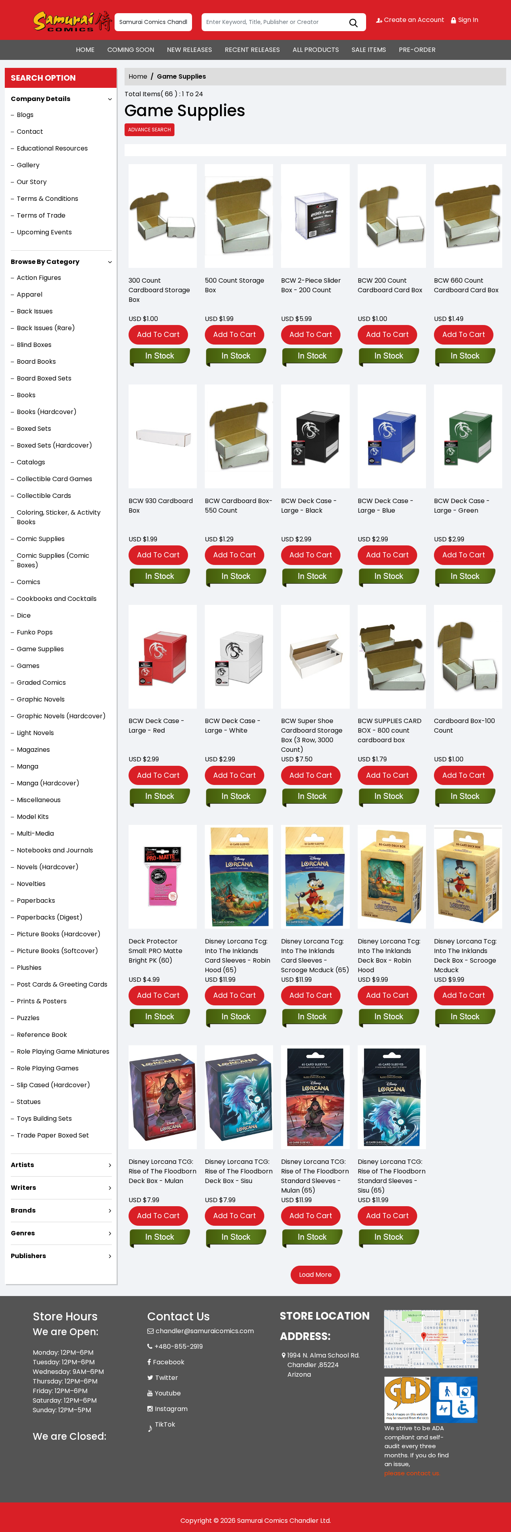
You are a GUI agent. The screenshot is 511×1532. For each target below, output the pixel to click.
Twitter (166, 1377)
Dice (24, 615)
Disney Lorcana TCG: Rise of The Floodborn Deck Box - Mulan (162, 1171)
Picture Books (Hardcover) (59, 934)
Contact (30, 131)
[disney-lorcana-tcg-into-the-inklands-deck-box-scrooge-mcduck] (468, 879)
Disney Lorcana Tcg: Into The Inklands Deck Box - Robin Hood (389, 956)
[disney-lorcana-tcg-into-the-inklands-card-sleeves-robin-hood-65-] (239, 879)
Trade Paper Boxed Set (53, 1135)
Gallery (28, 165)
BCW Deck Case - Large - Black (309, 505)
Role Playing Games (48, 1068)
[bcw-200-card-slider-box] (315, 218)
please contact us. (412, 1473)
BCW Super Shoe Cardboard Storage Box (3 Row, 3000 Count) (312, 735)
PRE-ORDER (417, 49)
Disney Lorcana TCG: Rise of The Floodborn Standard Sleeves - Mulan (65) (315, 1176)
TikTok (165, 1424)
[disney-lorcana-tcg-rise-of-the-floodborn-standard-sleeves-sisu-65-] (392, 1099)
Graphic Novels (41, 699)
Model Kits (33, 816)
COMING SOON (130, 49)
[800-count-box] (392, 659)
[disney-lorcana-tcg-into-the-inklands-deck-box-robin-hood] (392, 879)
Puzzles (28, 1018)
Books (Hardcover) (47, 411)
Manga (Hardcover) (48, 783)
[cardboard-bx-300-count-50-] (163, 218)
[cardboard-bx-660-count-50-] (468, 218)
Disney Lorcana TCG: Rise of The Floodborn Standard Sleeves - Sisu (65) (392, 1176)
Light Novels (35, 732)
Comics (28, 582)
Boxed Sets (34, 428)
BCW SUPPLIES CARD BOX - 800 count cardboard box (390, 730)
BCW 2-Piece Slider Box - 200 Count (311, 285)
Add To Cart (158, 334)
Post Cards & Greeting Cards (62, 984)
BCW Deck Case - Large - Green (462, 505)
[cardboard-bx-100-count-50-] (468, 659)
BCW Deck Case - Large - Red (156, 725)
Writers (23, 1187)
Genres (23, 1233)
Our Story (32, 181)
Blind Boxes (34, 344)
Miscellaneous (39, 800)
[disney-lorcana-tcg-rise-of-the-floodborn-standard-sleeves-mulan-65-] (315, 1099)
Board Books (36, 361)
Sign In (467, 19)
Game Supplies (40, 649)
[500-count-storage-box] (239, 218)
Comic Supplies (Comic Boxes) (53, 560)
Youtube (168, 1393)
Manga (27, 766)
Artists (22, 1164)
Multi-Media (35, 833)
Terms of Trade (41, 215)
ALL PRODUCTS (316, 49)
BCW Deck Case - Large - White (233, 725)
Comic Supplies (41, 538)
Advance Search (149, 129)
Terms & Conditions (47, 198)
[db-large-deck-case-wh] (239, 659)
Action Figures (39, 277)
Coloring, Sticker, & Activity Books (59, 517)
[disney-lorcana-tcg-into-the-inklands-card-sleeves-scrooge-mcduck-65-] (315, 879)
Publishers (28, 1255)
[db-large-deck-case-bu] (392, 438)
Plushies (29, 967)
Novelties (31, 883)
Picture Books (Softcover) (57, 950)
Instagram (171, 1408)
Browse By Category (45, 261)
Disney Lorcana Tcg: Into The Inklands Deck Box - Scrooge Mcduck (465, 956)
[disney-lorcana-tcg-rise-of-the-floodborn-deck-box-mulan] (163, 1099)
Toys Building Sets (44, 1118)
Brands (23, 1210)
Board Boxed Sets (44, 378)
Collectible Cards (44, 495)
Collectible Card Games (54, 479)
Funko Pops (35, 632)
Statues (29, 1101)
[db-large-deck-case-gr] (468, 438)
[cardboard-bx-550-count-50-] (239, 438)
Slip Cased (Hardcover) (53, 1085)
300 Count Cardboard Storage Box (159, 290)
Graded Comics (41, 682)
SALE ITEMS (369, 49)
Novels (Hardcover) (48, 867)
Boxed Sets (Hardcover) (54, 445)
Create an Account (413, 19)
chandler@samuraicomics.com (205, 1331)
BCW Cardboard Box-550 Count (239, 505)
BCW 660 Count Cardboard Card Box (466, 285)
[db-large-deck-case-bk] (315, 438)
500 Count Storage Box (234, 285)
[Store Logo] (73, 20)
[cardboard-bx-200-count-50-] (392, 218)
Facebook (168, 1362)
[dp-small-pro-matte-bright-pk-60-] (163, 879)
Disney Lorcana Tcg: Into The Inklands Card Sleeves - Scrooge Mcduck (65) (315, 956)
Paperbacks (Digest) (50, 917)
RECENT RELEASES (252, 49)
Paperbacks (36, 900)
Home (138, 76)
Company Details (40, 98)
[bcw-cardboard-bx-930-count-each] (163, 438)
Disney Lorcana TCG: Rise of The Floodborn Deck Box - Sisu (239, 1171)
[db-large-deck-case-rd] (163, 659)
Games (28, 665)
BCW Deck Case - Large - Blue (386, 505)
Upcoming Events (44, 232)
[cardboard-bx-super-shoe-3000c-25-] (315, 659)
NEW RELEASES (189, 49)
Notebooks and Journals (55, 850)
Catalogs (31, 462)
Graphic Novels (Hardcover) (61, 716)
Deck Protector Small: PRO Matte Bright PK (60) (155, 951)
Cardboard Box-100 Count (464, 725)
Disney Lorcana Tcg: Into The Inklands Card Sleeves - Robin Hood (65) (237, 956)
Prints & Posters (42, 1001)
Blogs (25, 114)
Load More (315, 1274)
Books (26, 395)
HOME (85, 49)
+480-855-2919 (178, 1346)
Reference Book (42, 1034)
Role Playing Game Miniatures (63, 1051)
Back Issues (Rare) (46, 328)
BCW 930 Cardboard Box (161, 505)
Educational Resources (52, 148)
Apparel (29, 294)
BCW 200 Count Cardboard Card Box (390, 285)
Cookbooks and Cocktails (57, 598)
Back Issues (35, 311)
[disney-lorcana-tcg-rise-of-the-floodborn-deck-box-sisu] (239, 1099)
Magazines (33, 749)
